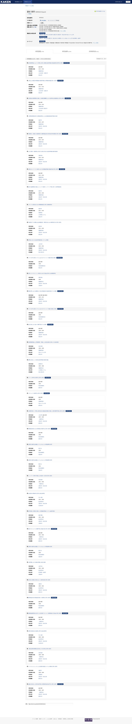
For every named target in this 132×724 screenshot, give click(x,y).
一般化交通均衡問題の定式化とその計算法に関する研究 (39, 648)
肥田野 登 (40, 363)
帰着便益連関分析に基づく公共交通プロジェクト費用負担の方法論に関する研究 (44, 613)
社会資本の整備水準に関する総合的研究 (36, 493)
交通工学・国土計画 (43, 34)
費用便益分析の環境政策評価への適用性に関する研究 (39, 597)
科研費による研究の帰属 (68, 718)
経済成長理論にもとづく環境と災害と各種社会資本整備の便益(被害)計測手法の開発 (45, 63)
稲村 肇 (40, 120)
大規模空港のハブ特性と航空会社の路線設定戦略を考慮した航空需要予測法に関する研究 (46, 411)
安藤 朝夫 (40, 155)
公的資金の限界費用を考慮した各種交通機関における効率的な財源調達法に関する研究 (46, 98)
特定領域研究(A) (42, 265)
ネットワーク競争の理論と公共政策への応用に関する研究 (40, 475)
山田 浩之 (40, 566)
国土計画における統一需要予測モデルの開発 (37, 324)
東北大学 (40, 75)
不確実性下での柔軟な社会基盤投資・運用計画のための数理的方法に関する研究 (44, 222)
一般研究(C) (41, 419)
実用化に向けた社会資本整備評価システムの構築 (38, 240)
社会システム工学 (70, 34)
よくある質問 (49, 718)
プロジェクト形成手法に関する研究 (35, 393)
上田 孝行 (40, 244)
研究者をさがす (28, 1)
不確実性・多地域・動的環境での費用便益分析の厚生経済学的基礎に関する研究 (44, 133)
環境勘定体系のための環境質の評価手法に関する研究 (39, 428)
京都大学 (40, 285)
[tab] (39, 51)
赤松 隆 (40, 226)
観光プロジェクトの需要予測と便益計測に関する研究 (39, 528)
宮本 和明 (40, 346)
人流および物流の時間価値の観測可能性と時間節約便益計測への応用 (42, 80)
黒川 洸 (40, 448)
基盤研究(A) (41, 159)
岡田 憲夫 (40, 277)
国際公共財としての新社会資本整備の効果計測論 (38, 359)
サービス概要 (35, 718)
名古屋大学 (41, 505)
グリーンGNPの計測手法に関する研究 (36, 377)
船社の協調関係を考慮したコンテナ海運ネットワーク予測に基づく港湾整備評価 (44, 186)
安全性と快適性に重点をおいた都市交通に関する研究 (39, 579)
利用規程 (60, 718)
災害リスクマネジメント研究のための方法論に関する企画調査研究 (42, 273)
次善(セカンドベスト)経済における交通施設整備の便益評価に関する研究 (43, 169)
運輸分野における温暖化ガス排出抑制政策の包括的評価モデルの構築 (42, 291)
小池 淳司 (40, 415)
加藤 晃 (40, 583)
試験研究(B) (41, 401)
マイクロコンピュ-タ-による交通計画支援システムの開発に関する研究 (42, 666)
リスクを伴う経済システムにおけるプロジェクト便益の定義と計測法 (42, 308)
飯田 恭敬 (40, 515)
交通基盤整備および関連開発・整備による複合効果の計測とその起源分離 (43, 342)
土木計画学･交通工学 (52, 34)
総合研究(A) (41, 501)
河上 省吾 (40, 497)
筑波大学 (40, 454)
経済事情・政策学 (77, 38)
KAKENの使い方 (118, 1)
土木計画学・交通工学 (43, 73)
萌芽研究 (40, 212)
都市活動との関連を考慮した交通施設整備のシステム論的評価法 (41, 511)
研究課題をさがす (18, 1)
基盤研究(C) (41, 281)
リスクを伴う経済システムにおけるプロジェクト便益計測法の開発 (42, 257)
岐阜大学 (40, 387)
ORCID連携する (99, 11)
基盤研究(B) (41, 71)
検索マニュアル (42, 718)
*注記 (104, 11)
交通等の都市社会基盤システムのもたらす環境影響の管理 (40, 444)
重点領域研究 (41, 385)
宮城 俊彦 (40, 479)
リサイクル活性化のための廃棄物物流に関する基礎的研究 (40, 204)
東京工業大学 (41, 252)
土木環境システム (60, 38)
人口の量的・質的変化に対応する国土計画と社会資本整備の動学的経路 (43, 151)
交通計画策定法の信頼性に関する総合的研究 (37, 631)
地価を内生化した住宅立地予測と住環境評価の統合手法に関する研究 (42, 684)
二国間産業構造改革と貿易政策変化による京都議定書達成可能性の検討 (43, 116)
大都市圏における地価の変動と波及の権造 (37, 562)
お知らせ (55, 718)
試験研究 (40, 674)
